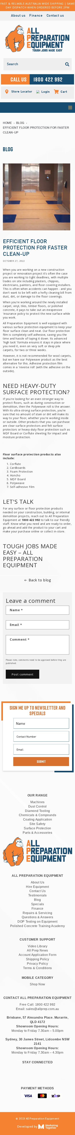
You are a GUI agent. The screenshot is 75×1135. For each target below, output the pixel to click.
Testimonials (37, 895)
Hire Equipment (37, 886)
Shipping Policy (37, 959)
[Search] (67, 64)
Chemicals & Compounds (37, 815)
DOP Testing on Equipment (37, 921)
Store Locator (21, 91)
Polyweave (17, 483)
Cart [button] (62, 91)
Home (7, 122)
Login (45, 91)
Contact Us (37, 891)
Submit (41, 761)
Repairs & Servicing (37, 913)
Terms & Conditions (37, 968)
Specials (37, 904)
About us (18, 15)
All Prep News (37, 950)
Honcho (15, 475)
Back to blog (40, 580)
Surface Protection (37, 828)
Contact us (55, 15)
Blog (20, 122)
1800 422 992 (45, 1004)
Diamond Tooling (37, 810)
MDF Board (18, 479)
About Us (37, 882)
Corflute (15, 464)
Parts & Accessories (37, 832)
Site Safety (37, 823)
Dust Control (37, 806)
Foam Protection (21, 471)
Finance (35, 15)
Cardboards (18, 468)
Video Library (38, 946)
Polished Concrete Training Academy (37, 926)
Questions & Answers (37, 917)
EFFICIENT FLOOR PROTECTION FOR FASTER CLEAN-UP (36, 130)
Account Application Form (37, 954)
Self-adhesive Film (22, 487)
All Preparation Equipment (20, 323)
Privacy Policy (37, 963)
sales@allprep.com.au (42, 1009)
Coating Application (37, 819)
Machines (37, 802)
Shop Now (37, 984)
